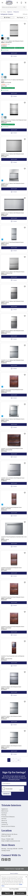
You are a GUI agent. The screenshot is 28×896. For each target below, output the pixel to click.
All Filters (8, 17)
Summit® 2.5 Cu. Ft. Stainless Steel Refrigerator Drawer (12, 212)
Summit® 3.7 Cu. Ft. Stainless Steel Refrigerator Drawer (12, 360)
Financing (4, 822)
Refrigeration (16, 11)
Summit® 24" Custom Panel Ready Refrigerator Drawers (12, 597)
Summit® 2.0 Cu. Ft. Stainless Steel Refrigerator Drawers (12, 183)
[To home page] (9, 2)
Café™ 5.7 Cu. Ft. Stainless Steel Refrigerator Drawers (12, 41)
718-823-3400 (9, 839)
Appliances (9, 11)
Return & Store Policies (8, 826)
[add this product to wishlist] (25, 24)
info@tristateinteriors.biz (12, 841)
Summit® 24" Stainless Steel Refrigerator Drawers (11, 716)
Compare (15, 56)
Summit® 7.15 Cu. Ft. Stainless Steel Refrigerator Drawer (12, 478)
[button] (2, 2)
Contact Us (4, 824)
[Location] (17, 2)
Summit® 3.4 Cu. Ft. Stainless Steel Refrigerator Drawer (12, 301)
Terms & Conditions (14, 873)
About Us (4, 820)
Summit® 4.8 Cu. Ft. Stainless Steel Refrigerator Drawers (12, 419)
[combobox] (20, 17)
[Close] (26, 877)
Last (18, 760)
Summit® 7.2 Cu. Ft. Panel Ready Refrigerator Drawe (12, 448)
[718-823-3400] (21, 2)
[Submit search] (24, 7)
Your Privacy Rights (14, 888)
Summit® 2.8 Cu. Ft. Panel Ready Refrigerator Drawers (12, 242)
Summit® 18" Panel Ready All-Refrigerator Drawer (11, 567)
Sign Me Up (6, 793)
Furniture (4, 813)
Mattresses (4, 811)
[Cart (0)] (25, 2)
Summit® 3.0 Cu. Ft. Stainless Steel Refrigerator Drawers (12, 271)
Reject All (7, 893)
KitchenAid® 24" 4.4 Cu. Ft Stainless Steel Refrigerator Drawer (14, 120)
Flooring (3, 815)
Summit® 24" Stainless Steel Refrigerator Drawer (11, 686)
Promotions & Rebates (8, 817)
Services (3, 818)
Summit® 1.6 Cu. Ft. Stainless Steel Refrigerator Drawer (12, 153)
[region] (14, 885)
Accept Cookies (20, 893)
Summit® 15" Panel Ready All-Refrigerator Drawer (11, 507)
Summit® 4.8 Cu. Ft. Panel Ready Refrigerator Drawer (12, 389)
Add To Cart (14, 53)
